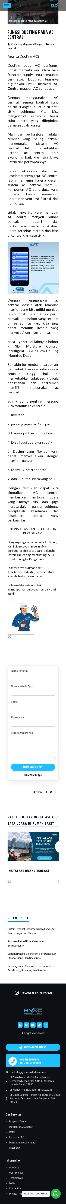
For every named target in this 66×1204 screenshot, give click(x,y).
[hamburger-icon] (7, 5)
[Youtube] (33, 1025)
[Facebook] (20, 1025)
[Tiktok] (39, 1025)
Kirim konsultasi (33, 767)
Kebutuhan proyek (22, 733)
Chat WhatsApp (33, 775)
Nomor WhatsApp (22, 686)
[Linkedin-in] (46, 1025)
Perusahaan (18, 717)
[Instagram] (26, 1025)
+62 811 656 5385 (29, 1059)
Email (14, 702)
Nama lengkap (19, 670)
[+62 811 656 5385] (12, 1061)
